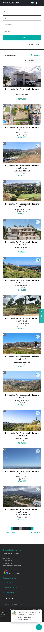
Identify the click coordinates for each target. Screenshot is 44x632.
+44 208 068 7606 (8, 563)
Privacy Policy (6, 604)
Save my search (11, 55)
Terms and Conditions (17, 604)
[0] (32, 3)
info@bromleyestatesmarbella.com (12, 565)
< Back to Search (9, 532)
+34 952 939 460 (7, 561)
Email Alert (36, 55)
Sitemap (3, 617)
